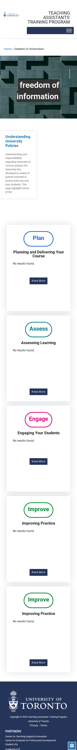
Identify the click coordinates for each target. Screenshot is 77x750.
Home (7, 49)
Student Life (11, 744)
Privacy (34, 725)
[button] (38, 280)
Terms (43, 725)
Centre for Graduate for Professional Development (30, 740)
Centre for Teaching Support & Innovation (26, 736)
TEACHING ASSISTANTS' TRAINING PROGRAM (49, 17)
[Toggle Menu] (69, 30)
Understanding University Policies (17, 141)
